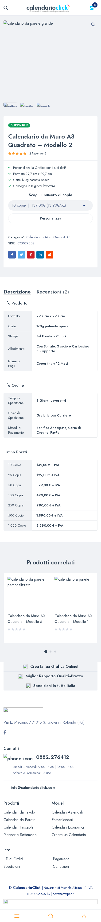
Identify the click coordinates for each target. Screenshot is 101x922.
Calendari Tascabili (18, 827)
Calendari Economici (68, 827)
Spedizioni (12, 866)
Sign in (84, 916)
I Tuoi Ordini (13, 859)
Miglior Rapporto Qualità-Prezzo (54, 676)
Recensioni (37, 153)
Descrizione (17, 292)
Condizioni (61, 866)
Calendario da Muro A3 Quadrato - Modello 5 (26, 618)
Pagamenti (61, 859)
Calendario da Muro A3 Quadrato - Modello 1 (73, 618)
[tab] (17, 292)
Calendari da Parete (19, 819)
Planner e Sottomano (20, 834)
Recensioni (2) (53, 292)
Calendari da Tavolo (19, 812)
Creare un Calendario (69, 834)
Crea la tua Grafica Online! (54, 666)
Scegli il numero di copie (50, 195)
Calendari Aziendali (67, 812)
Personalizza (50, 218)
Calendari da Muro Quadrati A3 (48, 237)
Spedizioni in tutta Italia (54, 685)
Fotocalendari (62, 819)
